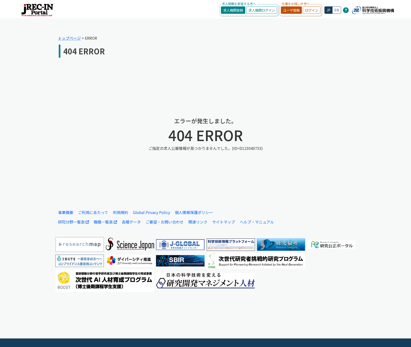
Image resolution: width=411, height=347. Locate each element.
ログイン (311, 10)
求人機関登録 (233, 10)
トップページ (69, 38)
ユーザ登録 (291, 10)
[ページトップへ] (400, 336)
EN (336, 10)
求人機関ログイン (261, 10)
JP (328, 10)
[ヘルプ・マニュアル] (346, 10)
